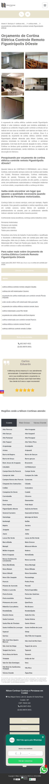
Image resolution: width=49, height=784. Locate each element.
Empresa (24, 728)
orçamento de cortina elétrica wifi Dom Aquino (18, 315)
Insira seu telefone (25, 749)
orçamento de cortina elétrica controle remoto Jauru (20, 306)
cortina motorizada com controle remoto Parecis (19, 320)
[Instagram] (2, 392)
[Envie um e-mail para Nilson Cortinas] (27, 14)
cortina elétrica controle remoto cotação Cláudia (19, 287)
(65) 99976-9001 (25, 347)
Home (24, 721)
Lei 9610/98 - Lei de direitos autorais (13, 682)
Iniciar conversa (25, 761)
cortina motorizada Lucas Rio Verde (15, 311)
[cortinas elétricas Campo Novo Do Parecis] (12, 84)
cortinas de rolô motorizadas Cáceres (15, 291)
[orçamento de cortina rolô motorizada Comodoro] (36, 84)
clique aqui (27, 263)
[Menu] (45, 5)
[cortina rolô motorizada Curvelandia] (12, 108)
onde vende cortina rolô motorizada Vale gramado (20, 302)
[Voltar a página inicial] (8, 5)
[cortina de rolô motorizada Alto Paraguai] (36, 60)
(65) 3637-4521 (15, 263)
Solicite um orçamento (24, 270)
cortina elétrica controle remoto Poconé (16, 324)
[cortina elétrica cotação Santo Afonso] (12, 60)
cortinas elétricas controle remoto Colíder (16, 329)
